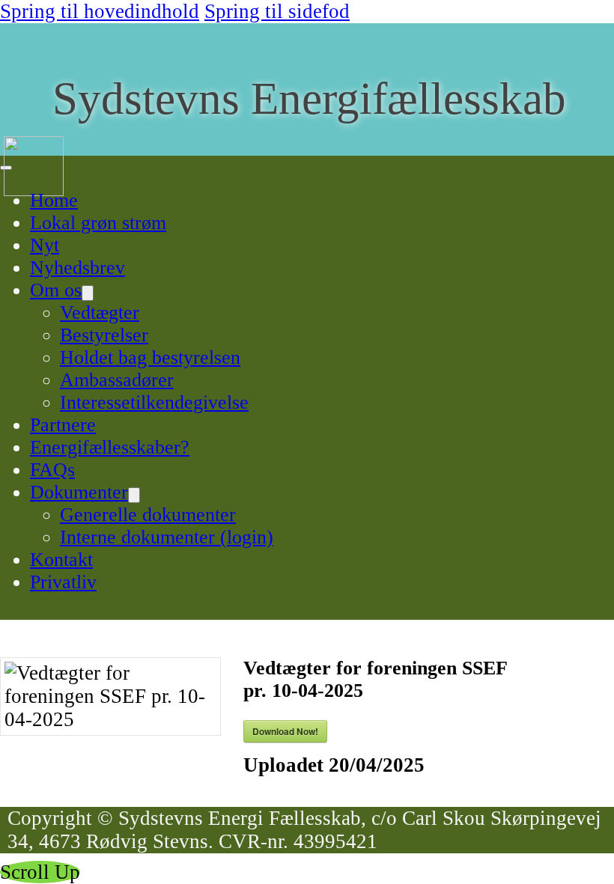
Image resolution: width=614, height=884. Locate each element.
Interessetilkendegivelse (154, 402)
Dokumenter (79, 492)
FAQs (52, 470)
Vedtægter (99, 312)
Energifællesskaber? (109, 447)
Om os (56, 290)
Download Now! (285, 731)
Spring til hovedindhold (99, 11)
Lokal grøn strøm (98, 223)
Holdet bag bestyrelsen (150, 357)
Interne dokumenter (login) (166, 537)
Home (54, 200)
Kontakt (61, 559)
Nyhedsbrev (77, 267)
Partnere (63, 425)
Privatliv (63, 582)
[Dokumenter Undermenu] (134, 495)
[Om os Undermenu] (88, 293)
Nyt (44, 245)
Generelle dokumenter (148, 514)
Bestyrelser (104, 335)
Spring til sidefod (277, 11)
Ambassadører (117, 380)
